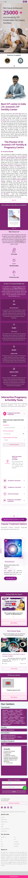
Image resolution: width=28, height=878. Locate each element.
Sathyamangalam (14, 717)
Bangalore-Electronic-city (9, 737)
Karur (11, 723)
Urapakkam (18, 711)
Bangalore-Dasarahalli (8, 738)
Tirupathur (20, 720)
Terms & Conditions (5, 828)
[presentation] (1, 29)
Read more (22, 661)
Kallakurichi (11, 719)
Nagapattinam (19, 721)
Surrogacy (16, 841)
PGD (2, 846)
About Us (14, 200)
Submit (14, 791)
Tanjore (4, 714)
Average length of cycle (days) (10, 437)
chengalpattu (12, 720)
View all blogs (14, 668)
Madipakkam (5, 713)
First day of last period (8, 430)
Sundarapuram (12, 714)
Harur (11, 716)
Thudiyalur (5, 717)
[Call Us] (25, 788)
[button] (12, 228)
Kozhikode (11, 730)
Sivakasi (4, 721)
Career (2, 824)
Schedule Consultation (14, 803)
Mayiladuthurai (6, 724)
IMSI (2, 844)
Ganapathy (5, 710)
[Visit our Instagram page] (5, 807)
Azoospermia (17, 844)
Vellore (17, 719)
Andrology (16, 846)
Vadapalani (17, 716)
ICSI (15, 837)
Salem (20, 710)
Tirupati (4, 744)
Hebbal (19, 737)
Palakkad (4, 730)
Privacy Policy (4, 831)
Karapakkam (10, 711)
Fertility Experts (4, 821)
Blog (2, 826)
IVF (1, 841)
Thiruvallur (20, 714)
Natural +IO (3, 837)
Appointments (4, 819)
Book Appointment (14, 876)
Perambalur (5, 723)
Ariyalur (23, 723)
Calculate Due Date (14, 444)
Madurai (22, 717)
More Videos (14, 623)
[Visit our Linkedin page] (8, 807)
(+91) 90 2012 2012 (9, 762)
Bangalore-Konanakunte (8, 735)
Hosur (4, 711)
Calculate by (6, 425)
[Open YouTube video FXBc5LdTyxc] (11, 807)
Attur (21, 719)
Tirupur (11, 710)
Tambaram (5, 716)
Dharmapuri (11, 721)
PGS (15, 839)
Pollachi (4, 719)
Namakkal (5, 720)
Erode (16, 710)
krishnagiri (17, 723)
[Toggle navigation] (1, 2)
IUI (1, 839)
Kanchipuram (13, 713)
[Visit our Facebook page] (2, 807)
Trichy (20, 713)
